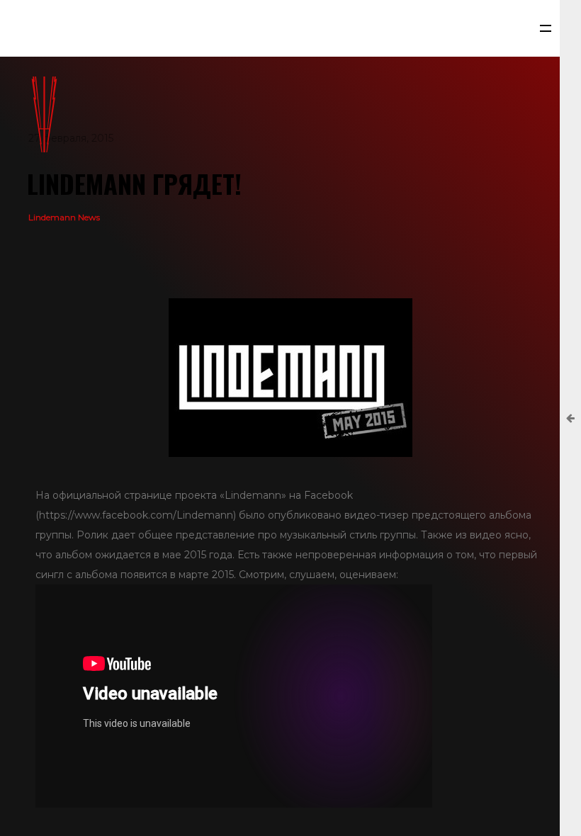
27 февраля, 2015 (70, 138)
